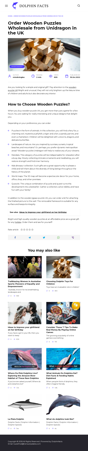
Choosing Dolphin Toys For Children (59, 282)
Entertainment (17, 66)
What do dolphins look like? (60, 419)
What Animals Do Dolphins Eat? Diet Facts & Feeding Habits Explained (61, 375)
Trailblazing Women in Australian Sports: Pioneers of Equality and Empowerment (24, 284)
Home (10, 16)
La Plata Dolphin (16, 419)
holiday (18, 222)
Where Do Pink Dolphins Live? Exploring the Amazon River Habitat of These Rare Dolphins (23, 375)
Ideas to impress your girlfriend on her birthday (23, 328)
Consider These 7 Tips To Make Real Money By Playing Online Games (62, 329)
